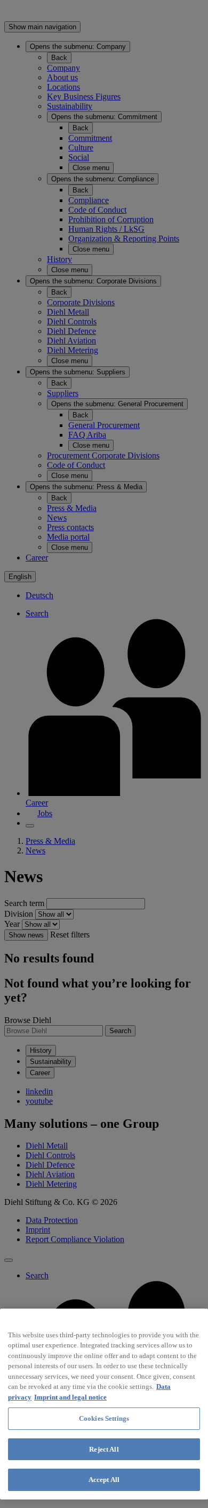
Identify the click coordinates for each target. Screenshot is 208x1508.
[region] (104, 1404)
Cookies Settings (104, 1418)
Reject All (103, 1449)
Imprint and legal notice (70, 1397)
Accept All (104, 1480)
